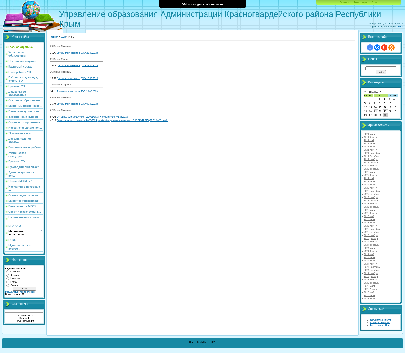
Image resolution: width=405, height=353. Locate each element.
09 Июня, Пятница (60, 97)
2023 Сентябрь (372, 229)
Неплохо (15, 278)
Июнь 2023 (372, 92)
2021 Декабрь (371, 162)
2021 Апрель (370, 137)
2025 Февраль (371, 282)
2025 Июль (369, 298)
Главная (344, 2)
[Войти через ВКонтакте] (377, 47)
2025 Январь (371, 279)
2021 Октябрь (371, 156)
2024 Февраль (371, 244)
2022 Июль (369, 184)
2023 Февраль (371, 207)
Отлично (15, 271)
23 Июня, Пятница (60, 46)
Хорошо (14, 275)
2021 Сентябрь (372, 153)
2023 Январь (371, 203)
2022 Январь (371, 165)
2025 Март (369, 286)
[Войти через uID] (370, 47)
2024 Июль (369, 260)
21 (375, 111)
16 (385, 107)
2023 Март (369, 210)
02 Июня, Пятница (60, 110)
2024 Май (369, 254)
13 (370, 107)
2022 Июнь (369, 181)
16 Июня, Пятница (60, 71)
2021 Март (369, 134)
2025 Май (369, 292)
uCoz (202, 344)
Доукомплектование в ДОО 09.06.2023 (77, 104)
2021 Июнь (369, 143)
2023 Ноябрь (371, 235)
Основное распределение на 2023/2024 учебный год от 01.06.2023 (92, 116)
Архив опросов (28, 292)
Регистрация (360, 2)
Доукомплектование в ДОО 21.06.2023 (77, 65)
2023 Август (370, 226)
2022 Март (369, 172)
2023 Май (369, 216)
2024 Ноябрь (371, 273)
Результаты (11, 292)
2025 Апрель (370, 289)
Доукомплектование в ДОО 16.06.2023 (77, 78)
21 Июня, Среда (59, 59)
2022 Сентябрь (372, 191)
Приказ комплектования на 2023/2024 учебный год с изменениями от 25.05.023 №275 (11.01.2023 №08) (112, 120)
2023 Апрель (370, 213)
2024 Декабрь (371, 276)
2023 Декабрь (371, 238)
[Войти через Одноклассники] (391, 47)
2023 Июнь (369, 219)
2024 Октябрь (371, 270)
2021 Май (369, 140)
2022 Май (369, 178)
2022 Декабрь (371, 200)
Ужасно (14, 285)
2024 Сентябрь (372, 267)
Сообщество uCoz (380, 322)
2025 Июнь (369, 295)
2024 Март (369, 248)
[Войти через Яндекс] (384, 47)
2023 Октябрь (371, 232)
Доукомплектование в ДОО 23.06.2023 (77, 52)
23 (385, 111)
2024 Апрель (370, 251)
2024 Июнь (369, 257)
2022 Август (370, 188)
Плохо (13, 281)
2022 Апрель (370, 175)
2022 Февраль (371, 169)
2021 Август (370, 150)
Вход (374, 2)
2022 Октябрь (371, 194)
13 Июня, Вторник (60, 84)
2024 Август (370, 263)
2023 (63, 36)
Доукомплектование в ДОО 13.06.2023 (77, 91)
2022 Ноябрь (371, 197)
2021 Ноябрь (371, 159)
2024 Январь (371, 241)
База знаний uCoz (379, 325)
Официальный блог (380, 320)
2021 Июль (369, 146)
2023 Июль (369, 222)
